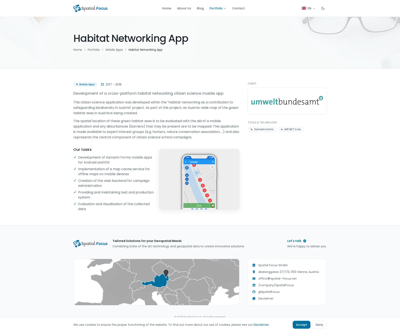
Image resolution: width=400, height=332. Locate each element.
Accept (301, 325)
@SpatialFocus (269, 292)
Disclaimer (266, 298)
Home (166, 8)
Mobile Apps (114, 50)
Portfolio (216, 8)
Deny (319, 325)
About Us (184, 8)
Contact (238, 8)
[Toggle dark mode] (323, 8)
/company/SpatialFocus (276, 285)
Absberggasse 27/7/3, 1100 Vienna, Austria (288, 272)
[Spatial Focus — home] (90, 8)
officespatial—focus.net (277, 278)
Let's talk (294, 241)
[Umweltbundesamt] (287, 101)
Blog (200, 8)
